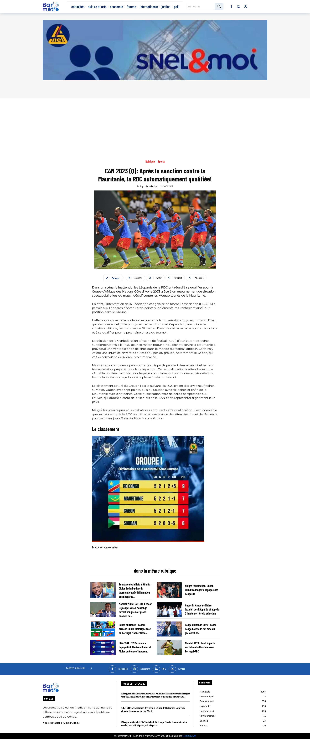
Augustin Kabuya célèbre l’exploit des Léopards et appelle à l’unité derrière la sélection (202, 609)
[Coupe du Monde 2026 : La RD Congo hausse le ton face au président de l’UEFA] (169, 629)
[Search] (219, 6)
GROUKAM (189, 735)
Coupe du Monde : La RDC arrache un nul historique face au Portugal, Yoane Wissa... (135, 629)
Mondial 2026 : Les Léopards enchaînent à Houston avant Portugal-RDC (200, 647)
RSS (164, 668)
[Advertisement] (155, 122)
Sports (161, 161)
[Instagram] (238, 6)
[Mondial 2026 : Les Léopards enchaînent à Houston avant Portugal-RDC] (169, 647)
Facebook (123, 668)
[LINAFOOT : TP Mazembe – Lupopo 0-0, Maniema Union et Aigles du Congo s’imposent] (103, 647)
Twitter (181, 668)
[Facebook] (231, 6)
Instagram (145, 668)
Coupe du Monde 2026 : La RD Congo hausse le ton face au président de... (200, 629)
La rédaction (151, 186)
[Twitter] (245, 6)
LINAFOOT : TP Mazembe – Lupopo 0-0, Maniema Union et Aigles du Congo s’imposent (135, 647)
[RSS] (156, 669)
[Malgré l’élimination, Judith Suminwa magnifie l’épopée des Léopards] (169, 590)
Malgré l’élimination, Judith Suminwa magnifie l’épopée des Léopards (201, 590)
